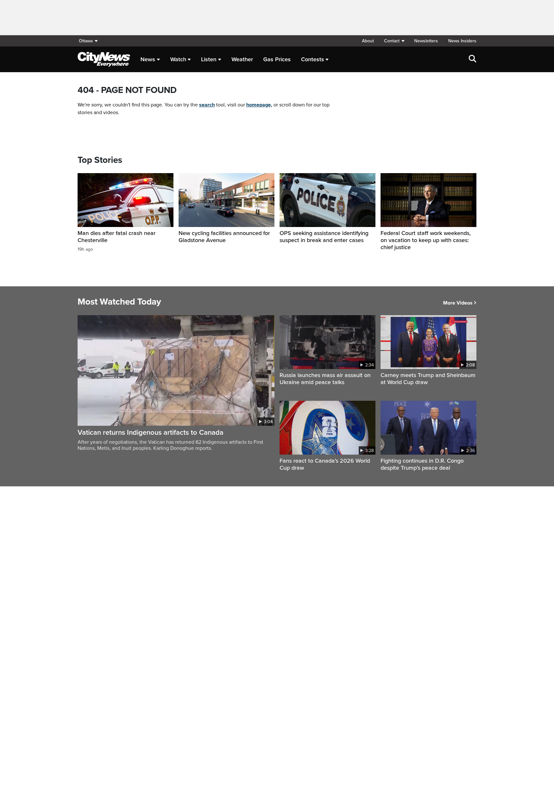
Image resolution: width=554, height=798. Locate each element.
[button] (394, 40)
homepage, (259, 105)
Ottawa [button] (86, 41)
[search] (472, 59)
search (207, 105)
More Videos (458, 303)
